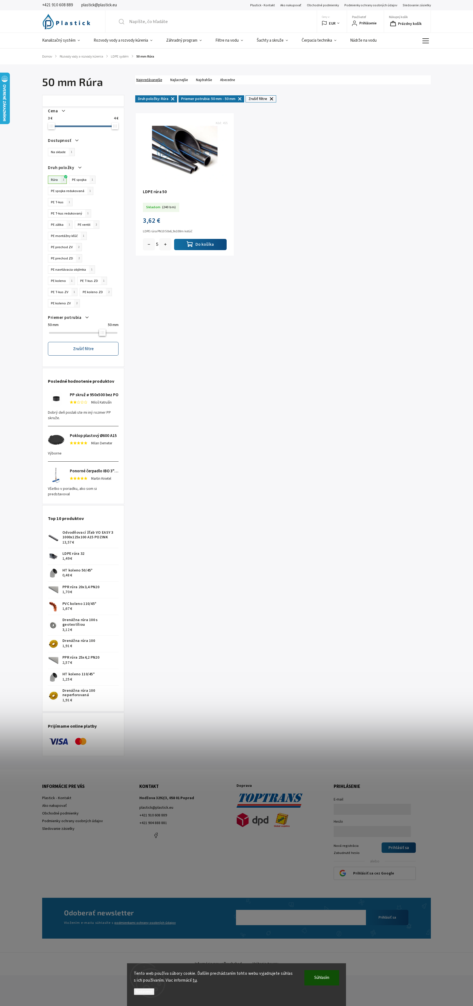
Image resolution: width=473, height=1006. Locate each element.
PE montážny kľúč (67, 235)
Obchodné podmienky (323, 5)
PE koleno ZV (64, 303)
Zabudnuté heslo (347, 852)
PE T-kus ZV (63, 292)
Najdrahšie (204, 79)
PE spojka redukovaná (71, 190)
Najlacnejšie (179, 79)
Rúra (57, 179)
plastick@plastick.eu (156, 807)
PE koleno (62, 280)
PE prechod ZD (65, 258)
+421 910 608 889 (153, 815)
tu (195, 980)
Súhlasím (321, 978)
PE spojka (82, 179)
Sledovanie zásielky (417, 5)
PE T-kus (60, 202)
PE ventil (87, 224)
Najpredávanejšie (149, 79)
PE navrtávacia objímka (72, 269)
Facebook (156, 835)
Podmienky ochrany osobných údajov (370, 5)
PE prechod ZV (65, 247)
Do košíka (165, 244)
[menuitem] (64, 40)
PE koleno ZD (96, 292)
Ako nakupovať (290, 5)
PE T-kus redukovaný (70, 213)
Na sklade (61, 152)
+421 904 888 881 (153, 823)
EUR (332, 23)
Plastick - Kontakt (262, 5)
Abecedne (227, 79)
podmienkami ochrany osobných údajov (145, 922)
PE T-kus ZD (92, 280)
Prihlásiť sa (387, 917)
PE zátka (60, 224)
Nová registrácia (346, 845)
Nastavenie (144, 991)
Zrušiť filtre (83, 349)
